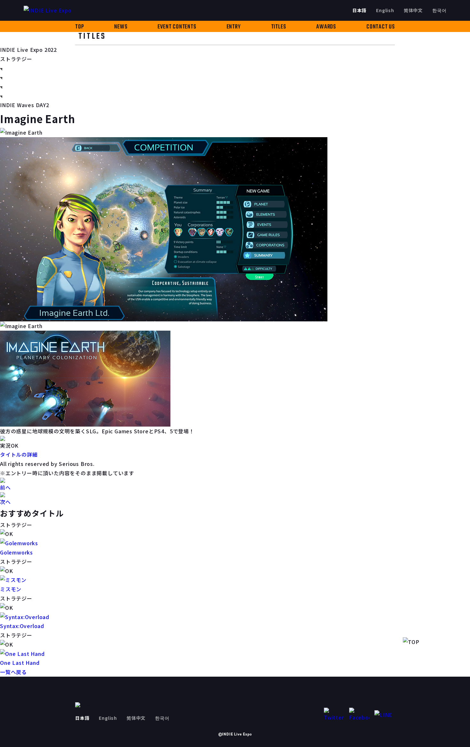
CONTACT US (380, 27)
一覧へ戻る (13, 672)
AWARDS (326, 27)
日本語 (359, 10)
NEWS (120, 27)
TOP (79, 27)
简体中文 (413, 10)
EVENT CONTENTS (177, 27)
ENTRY (234, 27)
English (385, 10)
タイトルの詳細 (19, 454)
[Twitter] (334, 715)
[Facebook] (359, 715)
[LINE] (384, 714)
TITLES (278, 27)
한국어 (439, 10)
